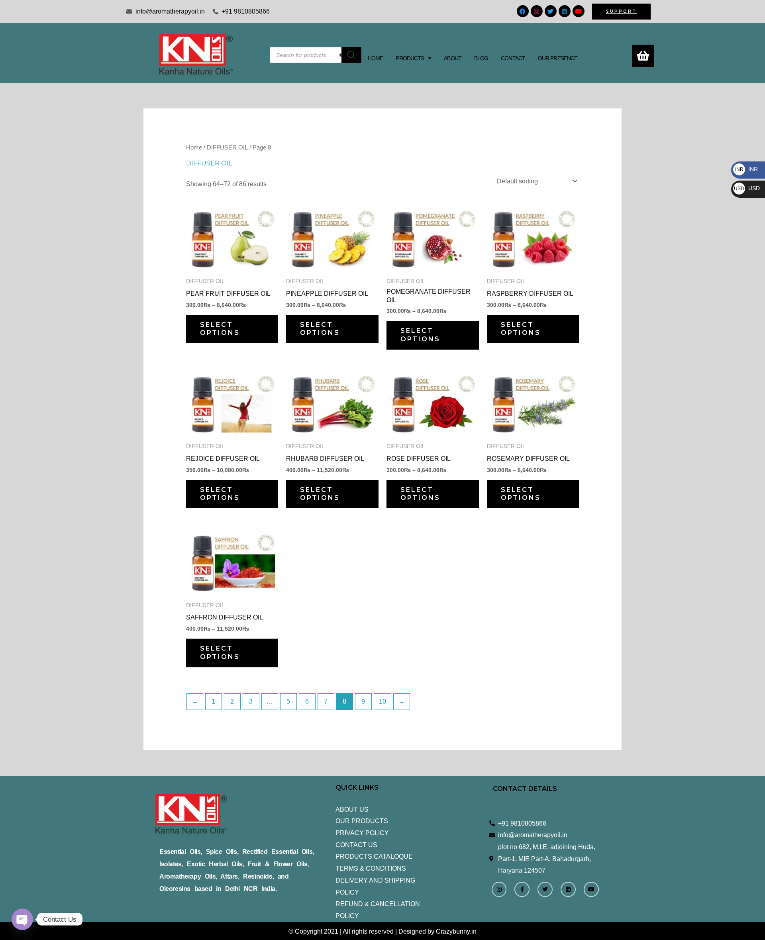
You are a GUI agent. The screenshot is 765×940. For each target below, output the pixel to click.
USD (747, 188)
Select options (220, 329)
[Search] (351, 55)
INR (746, 169)
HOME (375, 58)
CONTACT (513, 58)
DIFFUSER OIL (227, 147)
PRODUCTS (410, 58)
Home (194, 147)
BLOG (481, 58)
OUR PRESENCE (557, 58)
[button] (413, 58)
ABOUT (452, 58)
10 (382, 701)
